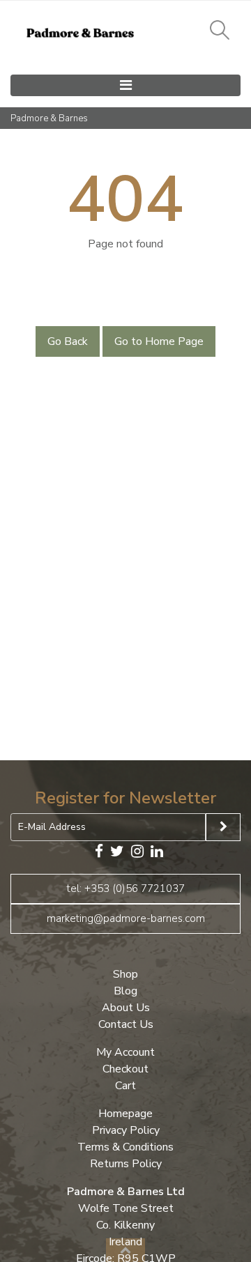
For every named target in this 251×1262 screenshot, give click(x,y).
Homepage (125, 1113)
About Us (126, 1007)
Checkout (125, 1069)
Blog (125, 991)
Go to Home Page (159, 341)
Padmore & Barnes (49, 118)
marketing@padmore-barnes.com (126, 918)
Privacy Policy (126, 1130)
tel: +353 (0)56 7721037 (126, 888)
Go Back (67, 341)
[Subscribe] (223, 827)
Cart (125, 1085)
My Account (125, 1052)
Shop (125, 974)
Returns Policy (126, 1163)
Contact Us (125, 1024)
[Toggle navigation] (125, 85)
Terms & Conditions (125, 1147)
